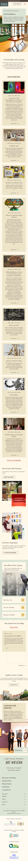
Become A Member (9, 615)
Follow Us (4, 802)
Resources (4, 794)
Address (4, 796)
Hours (3, 804)
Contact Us (6, 790)
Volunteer (6, 787)
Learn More (14, 124)
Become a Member (9, 778)
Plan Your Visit (7, 600)
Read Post (21, 665)
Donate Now (6, 781)
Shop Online (6, 784)
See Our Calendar (8, 608)
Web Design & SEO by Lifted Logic (14, 813)
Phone (4, 799)
